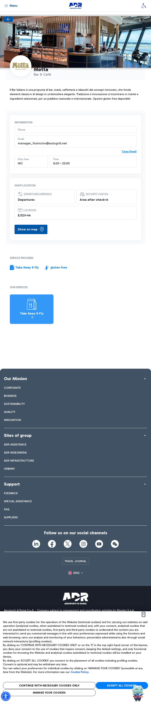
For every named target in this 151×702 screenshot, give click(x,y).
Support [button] (12, 484)
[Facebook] (52, 544)
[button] (75, 573)
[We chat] (115, 544)
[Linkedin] (36, 544)
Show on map (28, 229)
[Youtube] (99, 544)
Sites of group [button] (18, 435)
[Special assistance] (143, 5)
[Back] (8, 19)
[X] (68, 544)
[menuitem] (12, 388)
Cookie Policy (79, 672)
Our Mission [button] (15, 378)
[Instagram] (83, 544)
